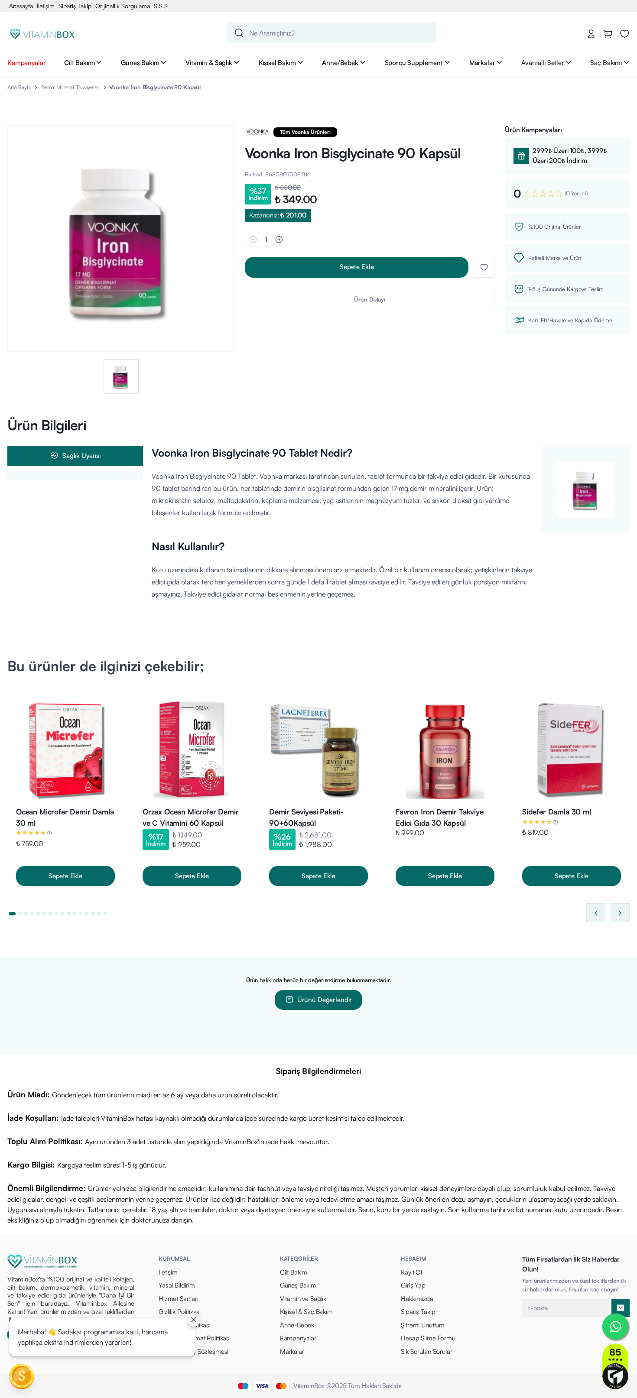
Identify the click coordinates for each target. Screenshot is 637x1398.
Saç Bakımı (606, 62)
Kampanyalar (26, 62)
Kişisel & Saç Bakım (306, 1311)
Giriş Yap (413, 1285)
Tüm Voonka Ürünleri (305, 132)
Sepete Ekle (357, 267)
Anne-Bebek (297, 1325)
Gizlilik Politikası (180, 1311)
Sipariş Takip (74, 6)
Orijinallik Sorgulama (122, 6)
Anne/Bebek (340, 62)
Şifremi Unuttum (423, 1325)
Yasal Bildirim (177, 1285)
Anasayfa (21, 6)
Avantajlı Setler (542, 62)
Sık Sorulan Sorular (426, 1351)
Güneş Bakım (140, 62)
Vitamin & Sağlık (208, 62)
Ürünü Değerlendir (324, 1000)
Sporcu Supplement (414, 62)
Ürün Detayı (369, 299)
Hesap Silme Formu (428, 1338)
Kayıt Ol (411, 1272)
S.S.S (161, 6)
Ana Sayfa (19, 87)
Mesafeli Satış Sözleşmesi (193, 1351)
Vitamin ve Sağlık (303, 1298)
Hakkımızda (417, 1298)
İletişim (46, 6)
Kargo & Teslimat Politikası (195, 1338)
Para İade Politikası (185, 1325)
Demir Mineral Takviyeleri (70, 87)
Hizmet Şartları (178, 1298)
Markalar (482, 62)
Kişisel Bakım (277, 62)
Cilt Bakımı (79, 62)
